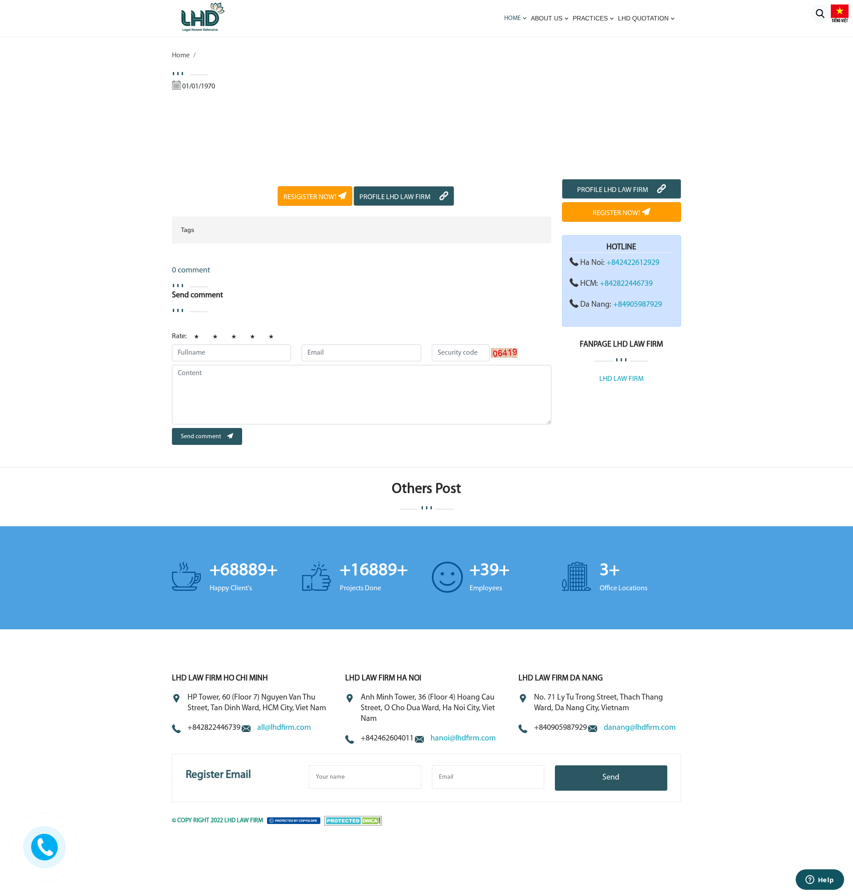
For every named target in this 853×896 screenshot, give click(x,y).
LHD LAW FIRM (621, 379)
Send (610, 778)
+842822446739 (626, 284)
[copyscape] (293, 820)
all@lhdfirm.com (284, 728)
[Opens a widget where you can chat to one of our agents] (819, 880)
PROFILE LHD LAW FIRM (394, 197)
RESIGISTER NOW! (310, 197)
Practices (590, 18)
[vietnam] (840, 13)
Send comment (202, 436)
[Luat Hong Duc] (214, 16)
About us (546, 18)
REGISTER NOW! (617, 213)
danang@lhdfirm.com (640, 728)
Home (512, 18)
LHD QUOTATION (643, 18)
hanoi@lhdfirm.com (463, 739)
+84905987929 (637, 305)
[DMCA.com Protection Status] (353, 820)
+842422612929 (632, 263)
